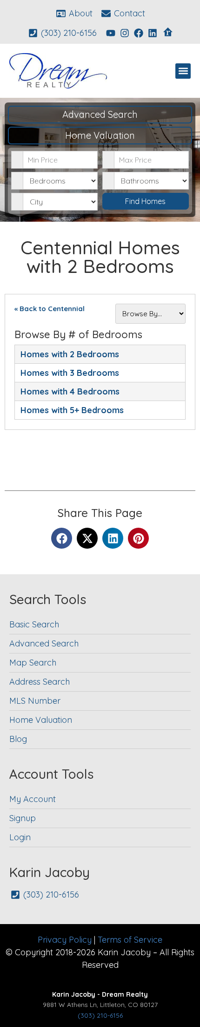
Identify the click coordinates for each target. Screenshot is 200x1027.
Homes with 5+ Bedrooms (72, 410)
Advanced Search (100, 114)
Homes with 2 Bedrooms (69, 354)
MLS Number (34, 700)
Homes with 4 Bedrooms (70, 391)
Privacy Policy (65, 939)
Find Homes (145, 201)
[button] (183, 71)
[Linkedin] (152, 33)
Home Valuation (100, 135)
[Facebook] (138, 33)
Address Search (39, 681)
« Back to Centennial (49, 308)
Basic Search (34, 624)
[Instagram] (124, 33)
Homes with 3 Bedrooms (69, 372)
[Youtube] (110, 33)
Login (20, 837)
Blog (18, 739)
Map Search (32, 662)
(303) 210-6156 (100, 1015)
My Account (32, 799)
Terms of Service (130, 939)
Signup (22, 818)
